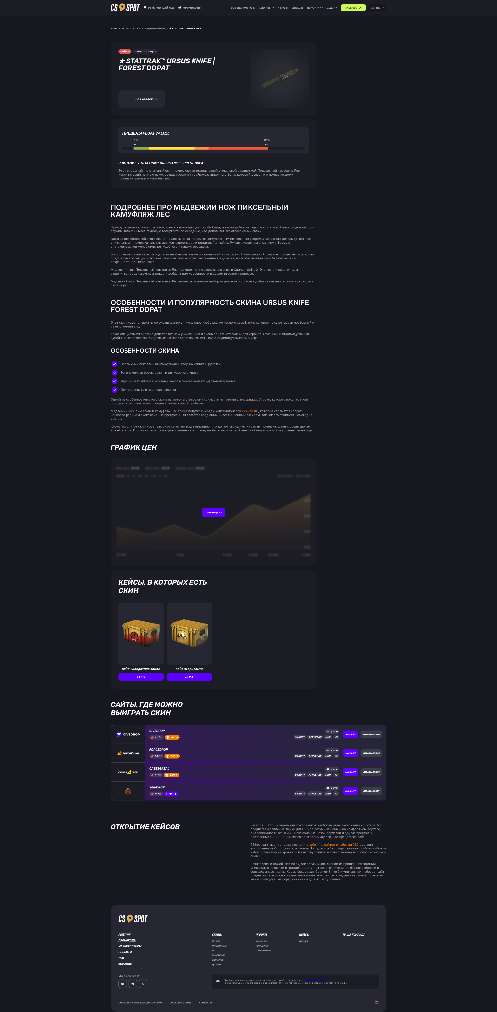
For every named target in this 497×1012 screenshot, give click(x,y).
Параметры (263, 950)
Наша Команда (354, 935)
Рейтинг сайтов (161, 8)
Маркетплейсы (243, 8)
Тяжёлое (218, 960)
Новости (125, 952)
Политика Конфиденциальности (140, 1003)
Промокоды (192, 8)
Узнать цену (213, 512)
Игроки (313, 8)
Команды (125, 964)
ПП (213, 950)
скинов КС (250, 411)
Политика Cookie (180, 1003)
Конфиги (261, 941)
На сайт (350, 734)
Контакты (205, 1003)
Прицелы (262, 946)
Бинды (297, 8)
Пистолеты (219, 946)
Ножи (215, 941)
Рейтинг (124, 935)
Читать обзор (371, 734)
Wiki (121, 958)
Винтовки (218, 955)
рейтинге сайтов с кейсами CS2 (334, 845)
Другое (216, 964)
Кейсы (283, 8)
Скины (264, 8)
